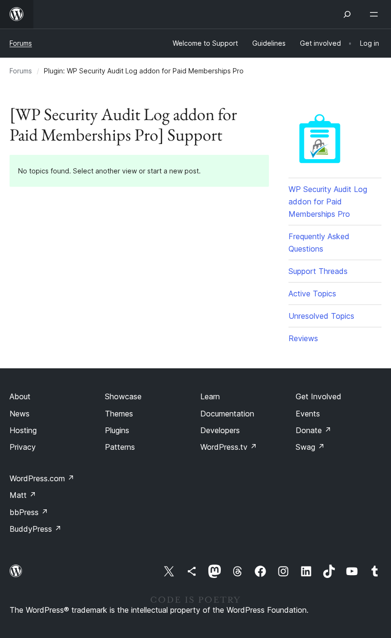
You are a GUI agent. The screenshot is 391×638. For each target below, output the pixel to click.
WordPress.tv (228, 447)
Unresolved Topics (321, 316)
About (20, 396)
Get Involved (318, 396)
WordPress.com (42, 478)
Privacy (23, 447)
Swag (310, 447)
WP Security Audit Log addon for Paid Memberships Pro (327, 201)
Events (308, 413)
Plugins (117, 430)
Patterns (120, 447)
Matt (23, 495)
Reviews (303, 338)
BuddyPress (36, 529)
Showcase (123, 396)
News (20, 413)
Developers (220, 430)
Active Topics (312, 293)
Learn (210, 396)
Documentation (227, 413)
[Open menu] (375, 14)
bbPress (29, 512)
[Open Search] (347, 14)
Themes (119, 413)
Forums (21, 43)
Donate (313, 430)
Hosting (23, 430)
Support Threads (318, 271)
